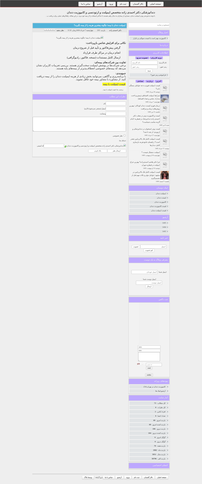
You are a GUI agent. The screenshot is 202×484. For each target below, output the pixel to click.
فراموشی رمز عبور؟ (158, 75)
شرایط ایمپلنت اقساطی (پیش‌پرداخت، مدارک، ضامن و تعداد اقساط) (145, 98)
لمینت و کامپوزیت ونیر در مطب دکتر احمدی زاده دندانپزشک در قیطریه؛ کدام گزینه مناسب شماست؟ (149, 120)
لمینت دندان (161, 198)
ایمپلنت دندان (161, 193)
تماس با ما (85, 4)
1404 (164, 227)
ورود (111, 4)
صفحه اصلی (155, 4)
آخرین (158, 81)
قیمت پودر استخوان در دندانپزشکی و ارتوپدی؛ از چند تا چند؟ (146, 132)
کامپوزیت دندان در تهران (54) (154, 387)
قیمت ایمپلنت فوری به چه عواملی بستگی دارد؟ (144, 88)
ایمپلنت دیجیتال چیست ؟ (151, 153)
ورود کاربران (156, 58)
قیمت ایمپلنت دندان (158, 210)
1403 (164, 231)
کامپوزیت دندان (160, 202)
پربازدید (150, 81)
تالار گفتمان (138, 4)
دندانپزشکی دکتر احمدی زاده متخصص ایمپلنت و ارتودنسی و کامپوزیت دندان (111, 12)
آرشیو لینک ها (160, 391)
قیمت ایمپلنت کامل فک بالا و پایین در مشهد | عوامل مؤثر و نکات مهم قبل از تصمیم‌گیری (150, 176)
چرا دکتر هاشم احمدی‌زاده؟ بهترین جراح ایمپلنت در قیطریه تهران (145, 165)
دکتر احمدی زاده (115, 30)
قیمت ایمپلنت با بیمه (114, 84)
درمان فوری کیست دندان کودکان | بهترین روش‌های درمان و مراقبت (144, 109)
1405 (164, 223)
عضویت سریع (142, 58)
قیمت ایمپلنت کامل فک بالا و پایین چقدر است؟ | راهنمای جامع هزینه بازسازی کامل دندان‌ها (150, 143)
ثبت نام (123, 4)
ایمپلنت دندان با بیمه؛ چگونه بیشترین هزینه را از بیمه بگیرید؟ (99, 25)
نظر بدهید (60, 30)
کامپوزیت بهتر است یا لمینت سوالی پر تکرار (149, 38)
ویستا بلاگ (88, 477)
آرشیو (99, 4)
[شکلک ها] (122, 140)
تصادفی (140, 81)
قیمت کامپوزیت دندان (158, 206)
